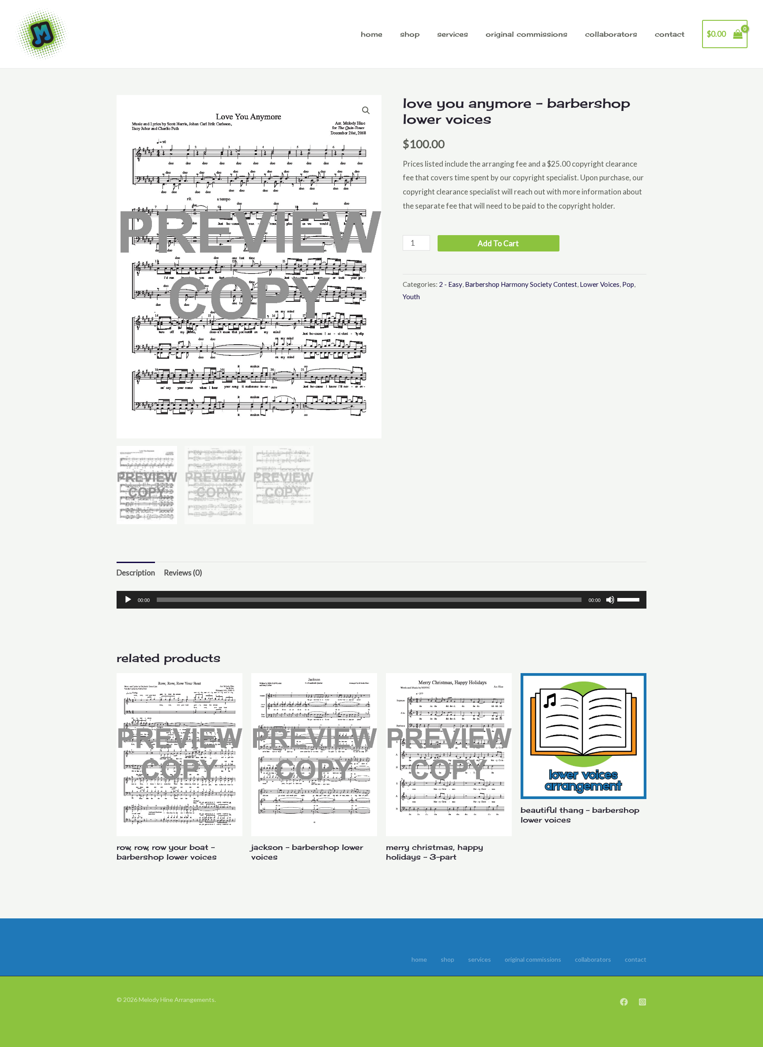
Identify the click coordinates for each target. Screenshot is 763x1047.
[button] (366, 110)
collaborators (611, 34)
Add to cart (498, 243)
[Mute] (610, 599)
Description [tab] (136, 572)
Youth (411, 297)
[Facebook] (624, 1002)
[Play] (128, 599)
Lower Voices (599, 284)
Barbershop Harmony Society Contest (521, 284)
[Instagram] (642, 1002)
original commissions (526, 34)
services (452, 34)
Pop (628, 284)
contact (669, 34)
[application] (381, 600)
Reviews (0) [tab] (183, 572)
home (371, 34)
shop (409, 34)
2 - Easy (450, 284)
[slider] (629, 599)
